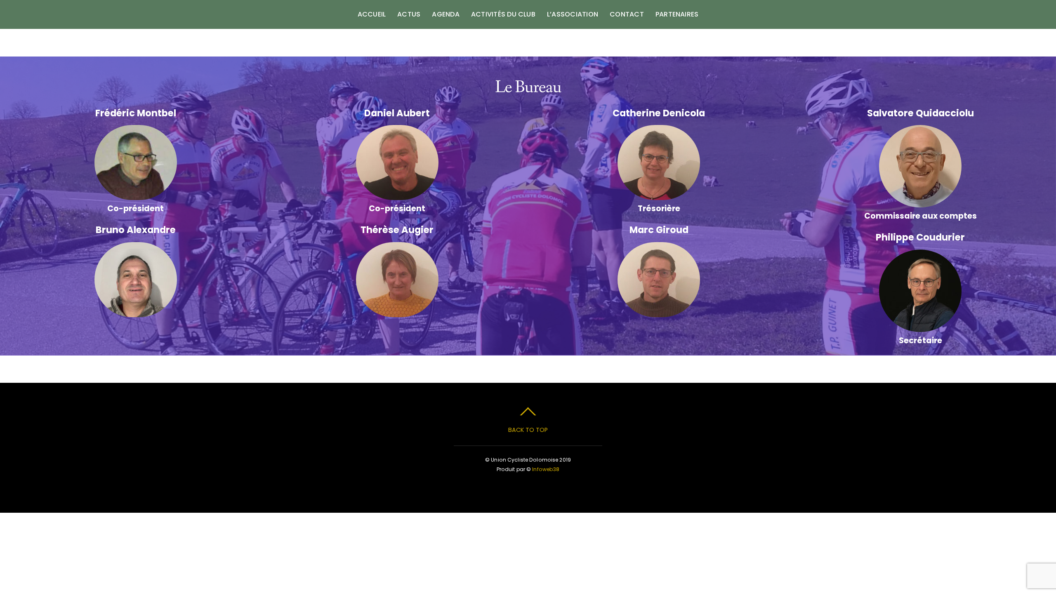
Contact (627, 14)
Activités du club (503, 14)
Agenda (445, 14)
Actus (408, 14)
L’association (572, 14)
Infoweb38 (545, 469)
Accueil (372, 14)
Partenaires (677, 14)
